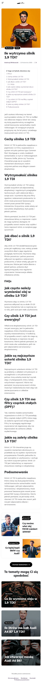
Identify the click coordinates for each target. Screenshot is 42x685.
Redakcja (24, 678)
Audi (6, 652)
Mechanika (9, 48)
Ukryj (9, 74)
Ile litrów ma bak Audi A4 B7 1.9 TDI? (20, 630)
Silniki (17, 48)
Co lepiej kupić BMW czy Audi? (12, 550)
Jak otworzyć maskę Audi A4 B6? (18, 658)
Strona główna (13, 678)
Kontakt (33, 678)
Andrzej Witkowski (11, 62)
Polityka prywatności (21, 680)
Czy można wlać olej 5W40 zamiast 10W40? (29, 527)
